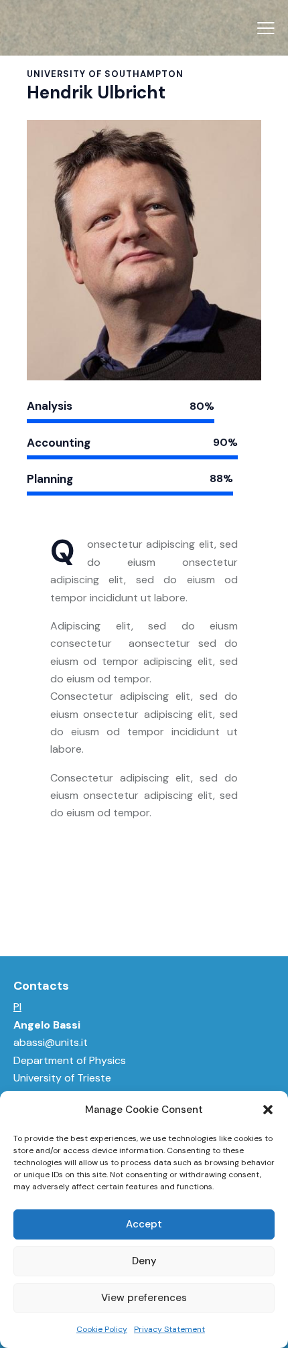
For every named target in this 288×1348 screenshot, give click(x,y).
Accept (144, 1224)
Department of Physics (69, 1060)
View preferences (144, 1297)
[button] (268, 1109)
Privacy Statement (169, 1329)
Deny (144, 1261)
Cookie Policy (101, 1329)
